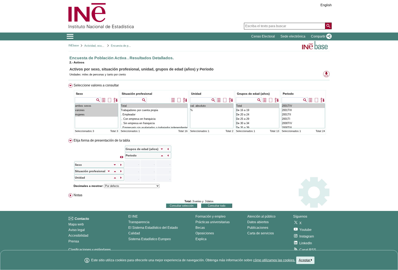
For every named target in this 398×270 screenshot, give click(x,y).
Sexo (79, 93)
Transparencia (138, 222)
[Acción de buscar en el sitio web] (328, 26)
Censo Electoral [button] (263, 36)
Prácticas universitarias (212, 222)
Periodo (288, 93)
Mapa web (76, 224)
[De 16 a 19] (257, 110)
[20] (303, 119)
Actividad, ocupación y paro (101, 45)
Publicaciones (257, 227)
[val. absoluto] (211, 106)
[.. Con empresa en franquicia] (154, 119)
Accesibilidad (78, 235)
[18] (303, 127)
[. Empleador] (154, 114)
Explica (200, 239)
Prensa (73, 241)
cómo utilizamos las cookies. (274, 260)
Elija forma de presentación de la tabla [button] (102, 140)
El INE (133, 216)
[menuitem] (199, 110)
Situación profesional (137, 93)
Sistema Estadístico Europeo (149, 239)
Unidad (196, 93)
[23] (303, 106)
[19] (303, 123)
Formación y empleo (210, 216)
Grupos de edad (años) (253, 93)
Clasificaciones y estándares (89, 249)
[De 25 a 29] (257, 119)
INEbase (73, 45)
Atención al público (261, 216)
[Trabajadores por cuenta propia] (154, 110)
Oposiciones (204, 233)
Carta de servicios (260, 233)
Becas (200, 227)
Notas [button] (78, 195)
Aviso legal (76, 230)
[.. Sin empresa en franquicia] (154, 123)
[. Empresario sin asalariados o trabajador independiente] (154, 127)
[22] (303, 110)
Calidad (134, 233)
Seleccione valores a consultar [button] (96, 85)
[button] (320, 36)
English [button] (326, 5)
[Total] (154, 106)
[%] (211, 110)
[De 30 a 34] (257, 123)
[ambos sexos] (96, 106)
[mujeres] (96, 114)
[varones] (96, 110)
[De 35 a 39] (257, 127)
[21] (303, 114)
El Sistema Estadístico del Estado (153, 227)
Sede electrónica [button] (292, 36)
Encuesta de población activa (128, 45)
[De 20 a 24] (257, 114)
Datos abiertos (258, 222)
